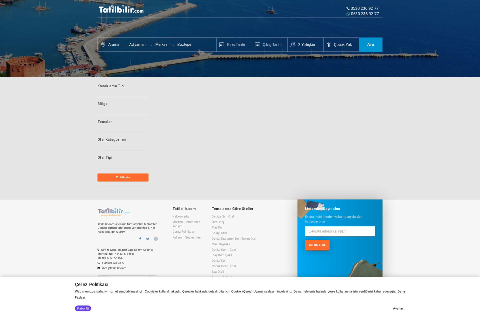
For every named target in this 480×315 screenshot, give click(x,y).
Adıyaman (137, 44)
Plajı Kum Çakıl (222, 255)
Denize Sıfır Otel (223, 216)
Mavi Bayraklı (221, 244)
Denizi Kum (220, 260)
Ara (370, 44)
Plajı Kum (218, 227)
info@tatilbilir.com (114, 268)
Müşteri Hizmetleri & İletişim (186, 224)
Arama (113, 44)
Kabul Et (83, 308)
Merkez (162, 44)
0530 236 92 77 (364, 8)
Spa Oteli (218, 272)
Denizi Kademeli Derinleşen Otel (234, 238)
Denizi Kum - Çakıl (224, 250)
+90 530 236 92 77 (112, 262)
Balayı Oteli (220, 233)
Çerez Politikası (183, 232)
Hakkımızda (180, 216)
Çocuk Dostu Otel (224, 266)
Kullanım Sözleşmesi (187, 237)
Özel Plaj (218, 222)
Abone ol (317, 245)
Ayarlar (398, 308)
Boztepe (184, 44)
